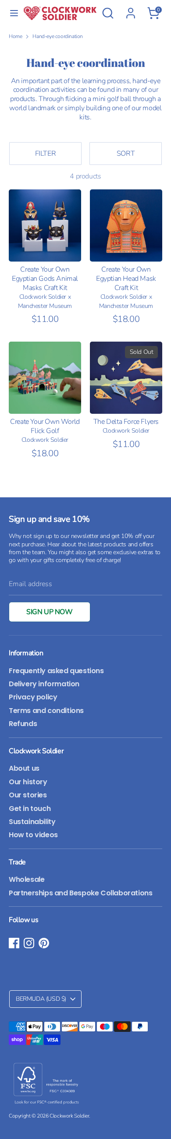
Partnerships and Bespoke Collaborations (80, 893)
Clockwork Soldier (69, 1115)
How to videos (33, 835)
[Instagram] (29, 943)
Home (15, 36)
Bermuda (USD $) (41, 999)
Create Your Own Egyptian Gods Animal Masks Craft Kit (45, 279)
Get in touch (29, 809)
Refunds (23, 724)
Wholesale (26, 879)
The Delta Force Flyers (126, 421)
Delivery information (44, 684)
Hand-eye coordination (57, 36)
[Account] (130, 9)
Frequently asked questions (56, 671)
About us (24, 768)
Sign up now (49, 612)
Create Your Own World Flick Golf (45, 426)
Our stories (28, 795)
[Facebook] (14, 943)
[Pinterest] (44, 943)
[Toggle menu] (12, 13)
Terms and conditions (46, 711)
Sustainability (32, 822)
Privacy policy (33, 697)
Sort (126, 153)
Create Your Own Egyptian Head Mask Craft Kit (126, 279)
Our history (28, 782)
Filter (45, 153)
